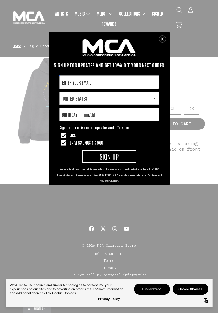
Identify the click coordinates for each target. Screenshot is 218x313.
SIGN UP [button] (109, 156)
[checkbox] (110, 135)
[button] (162, 39)
